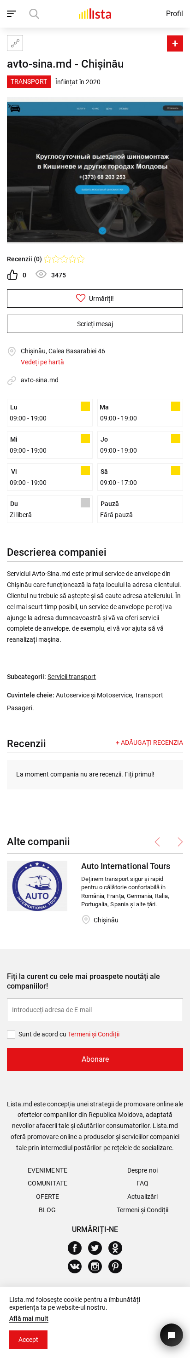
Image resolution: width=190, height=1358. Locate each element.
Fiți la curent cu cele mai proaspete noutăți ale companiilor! (83, 981)
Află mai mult (28, 1318)
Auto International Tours (125, 866)
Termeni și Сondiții (93, 1034)
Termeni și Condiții (142, 1210)
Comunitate (47, 1183)
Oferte (47, 1196)
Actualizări (142, 1196)
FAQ (142, 1183)
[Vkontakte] (78, 1266)
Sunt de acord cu (43, 1034)
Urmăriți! (101, 298)
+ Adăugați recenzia (149, 742)
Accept (28, 1339)
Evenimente (47, 1170)
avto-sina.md (40, 380)
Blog (47, 1210)
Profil (174, 13)
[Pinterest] (118, 1266)
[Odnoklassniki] (118, 1248)
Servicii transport (72, 676)
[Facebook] (78, 1248)
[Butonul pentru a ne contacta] (171, 1334)
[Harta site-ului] (15, 43)
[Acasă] (95, 13)
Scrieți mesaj (95, 324)
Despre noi (142, 1170)
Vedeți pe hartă (42, 362)
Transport (29, 81)
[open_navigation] (12, 14)
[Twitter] (98, 1248)
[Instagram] (98, 1266)
